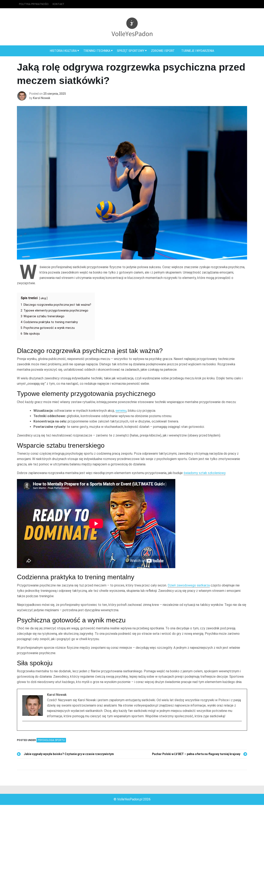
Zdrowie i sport (163, 50)
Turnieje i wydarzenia (197, 50)
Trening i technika (96, 50)
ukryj (43, 298)
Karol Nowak (41, 98)
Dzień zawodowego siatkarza (189, 585)
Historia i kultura (63, 50)
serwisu (121, 411)
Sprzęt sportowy (130, 50)
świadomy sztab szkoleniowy (204, 473)
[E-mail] (24, 728)
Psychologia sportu (51, 740)
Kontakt (58, 4)
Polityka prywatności (33, 4)
